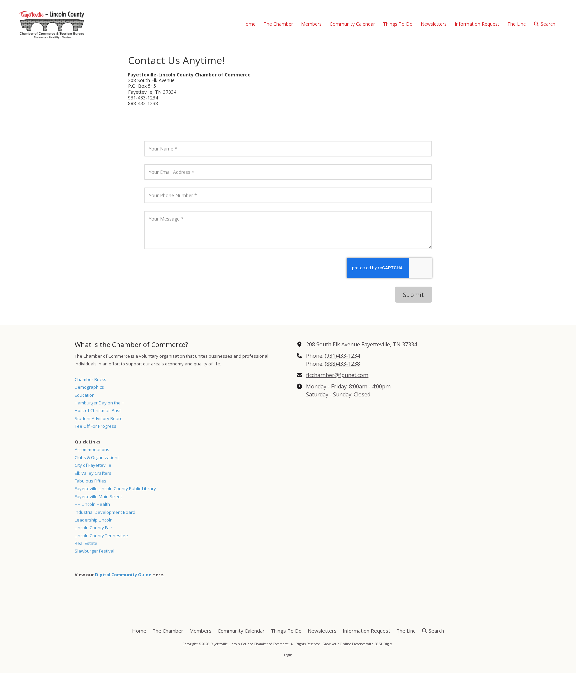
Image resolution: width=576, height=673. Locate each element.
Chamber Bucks (90, 379)
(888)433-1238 (342, 363)
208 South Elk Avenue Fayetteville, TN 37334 (361, 344)
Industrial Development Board (105, 512)
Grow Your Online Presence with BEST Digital (358, 644)
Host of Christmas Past (98, 410)
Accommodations (92, 449)
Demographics (89, 387)
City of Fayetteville (93, 465)
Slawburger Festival (94, 551)
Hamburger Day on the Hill (101, 403)
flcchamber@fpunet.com (337, 375)
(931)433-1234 (342, 355)
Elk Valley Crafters (93, 473)
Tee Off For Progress (95, 426)
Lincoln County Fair (93, 528)
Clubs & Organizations (97, 457)
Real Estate (86, 543)
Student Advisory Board (99, 418)
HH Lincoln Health (92, 504)
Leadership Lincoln (94, 520)
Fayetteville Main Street (98, 496)
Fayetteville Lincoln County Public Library (115, 488)
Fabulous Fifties (90, 481)
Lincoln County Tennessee (101, 536)
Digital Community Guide (123, 575)
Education (85, 395)
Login (288, 655)
